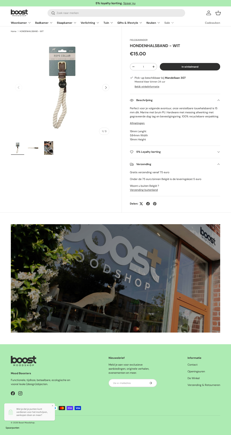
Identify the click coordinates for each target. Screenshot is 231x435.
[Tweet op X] (141, 203)
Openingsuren (196, 371)
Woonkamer (19, 23)
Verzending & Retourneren (204, 385)
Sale (167, 23)
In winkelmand (190, 66)
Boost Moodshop (27, 422)
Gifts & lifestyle (127, 23)
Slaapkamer (64, 23)
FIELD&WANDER (138, 39)
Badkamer (42, 23)
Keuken (151, 23)
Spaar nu (129, 3)
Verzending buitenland (144, 190)
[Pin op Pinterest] (154, 203)
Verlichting (88, 23)
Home (13, 31)
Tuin (106, 23)
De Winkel (194, 378)
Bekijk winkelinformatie (147, 86)
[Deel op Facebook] (148, 203)
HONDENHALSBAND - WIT (32, 31)
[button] (218, 13)
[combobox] (116, 13)
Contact (193, 364)
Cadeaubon (212, 23)
